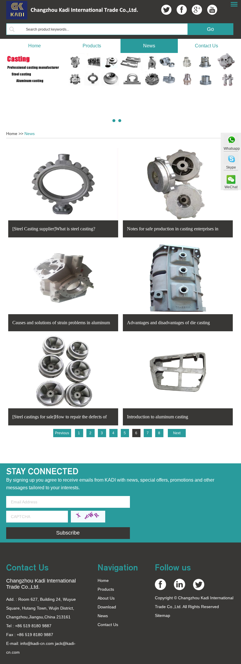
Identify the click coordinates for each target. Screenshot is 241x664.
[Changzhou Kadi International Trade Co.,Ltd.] (72, 18)
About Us (106, 598)
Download (107, 607)
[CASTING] (120, 70)
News (149, 45)
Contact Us (206, 45)
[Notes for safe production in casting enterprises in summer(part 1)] (178, 184)
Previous (62, 433)
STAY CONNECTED (42, 471)
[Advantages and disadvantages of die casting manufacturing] (178, 278)
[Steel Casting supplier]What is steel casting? (53, 228)
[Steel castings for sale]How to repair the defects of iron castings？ (59, 417)
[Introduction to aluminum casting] (178, 372)
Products (92, 45)
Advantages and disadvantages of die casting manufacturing (168, 323)
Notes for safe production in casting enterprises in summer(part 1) (172, 229)
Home (34, 45)
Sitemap (162, 615)
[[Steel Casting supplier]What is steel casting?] (63, 184)
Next (176, 433)
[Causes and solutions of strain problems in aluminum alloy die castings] (63, 278)
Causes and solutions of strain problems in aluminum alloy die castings (61, 323)
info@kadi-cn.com (37, 643)
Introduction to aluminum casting (157, 416)
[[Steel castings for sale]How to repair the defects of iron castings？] (63, 372)
